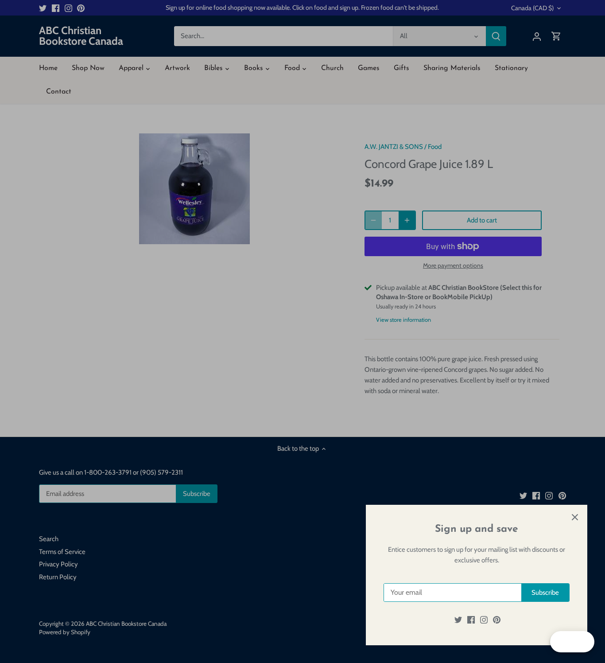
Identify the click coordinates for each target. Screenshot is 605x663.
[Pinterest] (496, 619)
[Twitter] (458, 619)
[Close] (575, 517)
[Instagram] (484, 619)
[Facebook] (471, 619)
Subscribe (545, 593)
